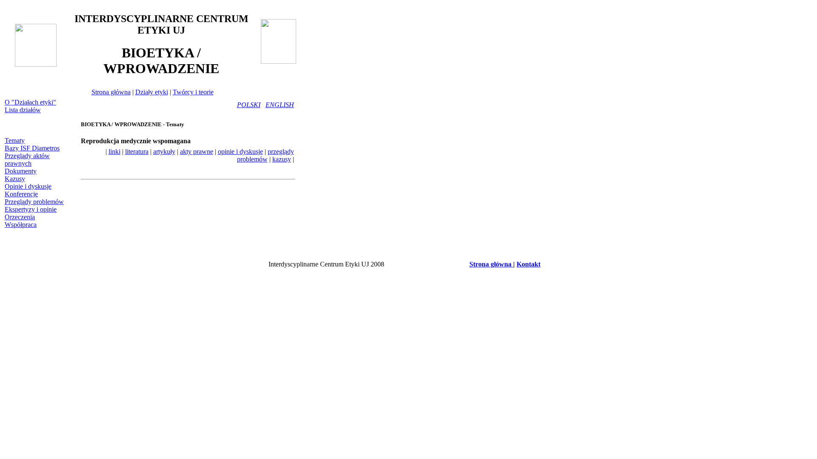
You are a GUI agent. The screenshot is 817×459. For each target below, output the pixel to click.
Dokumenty (21, 171)
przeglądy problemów (265, 155)
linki (114, 151)
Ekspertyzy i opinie (31, 209)
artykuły (164, 151)
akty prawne (196, 151)
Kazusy (15, 178)
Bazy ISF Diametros (32, 148)
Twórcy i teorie (193, 92)
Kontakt (528, 264)
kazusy (281, 159)
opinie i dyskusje (240, 151)
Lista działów (23, 109)
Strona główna (111, 92)
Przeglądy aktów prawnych (27, 159)
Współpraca (21, 224)
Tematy (15, 140)
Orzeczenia (20, 217)
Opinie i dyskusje (28, 186)
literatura (137, 151)
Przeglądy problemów (34, 201)
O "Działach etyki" (30, 102)
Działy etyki (151, 92)
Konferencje (21, 194)
